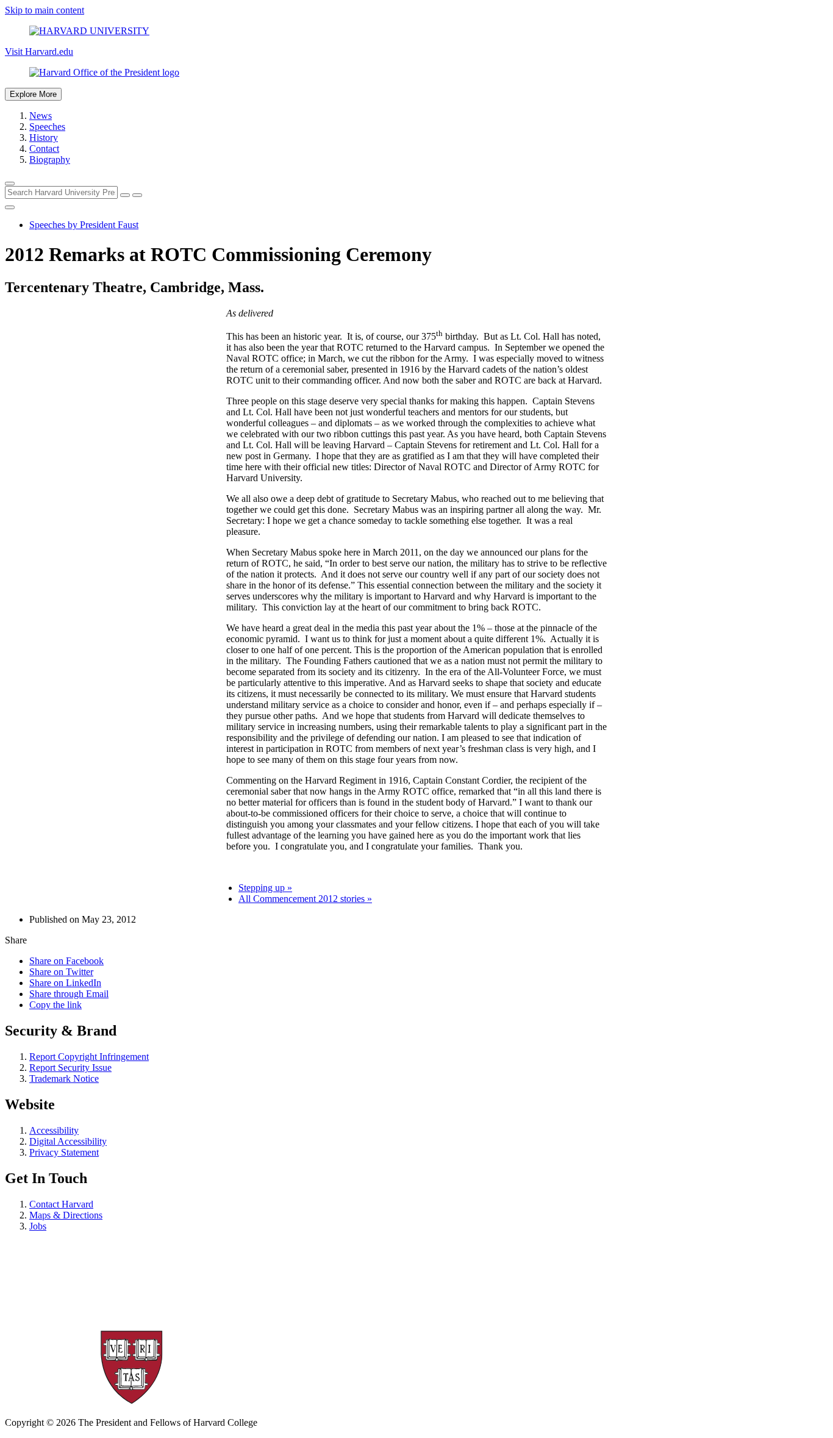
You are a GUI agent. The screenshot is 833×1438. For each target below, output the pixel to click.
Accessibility (54, 1130)
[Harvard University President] (416, 72)
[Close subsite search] (10, 207)
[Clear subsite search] (125, 195)
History (43, 137)
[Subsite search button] (137, 195)
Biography (49, 159)
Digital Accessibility (68, 1141)
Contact (44, 148)
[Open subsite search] (10, 183)
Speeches (47, 126)
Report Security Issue (70, 1067)
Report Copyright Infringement (89, 1056)
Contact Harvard (61, 1204)
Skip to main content (44, 10)
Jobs (37, 1226)
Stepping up (265, 887)
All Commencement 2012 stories (305, 898)
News (40, 115)
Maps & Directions (65, 1215)
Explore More (33, 94)
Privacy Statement (64, 1152)
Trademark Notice (64, 1078)
